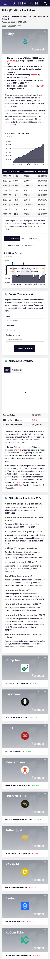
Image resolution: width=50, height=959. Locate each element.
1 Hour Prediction (12, 238)
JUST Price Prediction (14, 751)
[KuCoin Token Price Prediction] (25, 940)
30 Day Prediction (28, 245)
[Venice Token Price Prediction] (25, 770)
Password (10, 326)
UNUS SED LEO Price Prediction (18, 819)
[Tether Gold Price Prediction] (25, 838)
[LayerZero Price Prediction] (25, 702)
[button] (45, 3)
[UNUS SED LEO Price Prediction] (25, 804)
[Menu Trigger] (5, 3)
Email (8, 316)
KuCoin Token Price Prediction (18, 955)
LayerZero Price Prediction (16, 717)
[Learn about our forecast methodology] (8, 19)
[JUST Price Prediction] (25, 736)
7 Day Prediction (12, 245)
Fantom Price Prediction (15, 921)
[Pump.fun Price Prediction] (25, 668)
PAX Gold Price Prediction (16, 887)
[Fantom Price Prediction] (25, 906)
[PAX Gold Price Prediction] (25, 872)
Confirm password (13, 335)
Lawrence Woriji (18, 16)
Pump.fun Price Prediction (16, 683)
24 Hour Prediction (29, 238)
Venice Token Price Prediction (18, 785)
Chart (7, 370)
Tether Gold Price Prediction (17, 853)
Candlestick (17, 370)
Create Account (24, 348)
